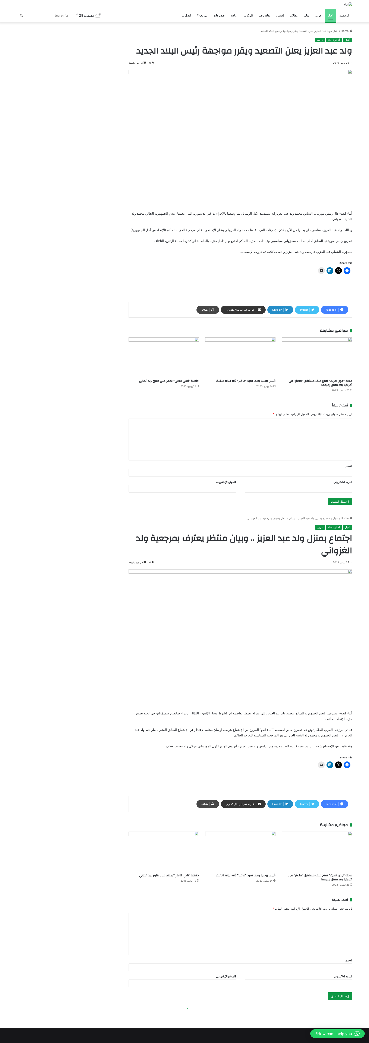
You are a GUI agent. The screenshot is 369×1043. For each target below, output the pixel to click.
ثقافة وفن (264, 15)
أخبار (330, 15)
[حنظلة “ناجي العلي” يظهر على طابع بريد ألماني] (164, 357)
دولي (306, 15)
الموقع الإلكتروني (226, 482)
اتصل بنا (186, 15)
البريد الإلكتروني (343, 482)
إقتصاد (280, 15)
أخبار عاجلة (334, 39)
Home (345, 30)
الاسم (349, 466)
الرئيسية (344, 15)
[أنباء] (348, 4)
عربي (318, 15)
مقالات (294, 15)
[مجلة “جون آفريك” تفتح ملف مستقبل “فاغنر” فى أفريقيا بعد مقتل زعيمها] (317, 357)
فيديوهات (219, 15)
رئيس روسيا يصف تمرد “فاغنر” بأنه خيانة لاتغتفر (245, 381)
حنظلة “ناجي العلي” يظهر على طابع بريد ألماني (169, 381)
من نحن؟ (202, 15)
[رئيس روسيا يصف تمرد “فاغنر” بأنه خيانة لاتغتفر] (240, 357)
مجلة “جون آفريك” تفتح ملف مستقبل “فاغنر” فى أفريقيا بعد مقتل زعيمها (320, 383)
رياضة (233, 15)
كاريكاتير (248, 15)
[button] (337, 1033)
